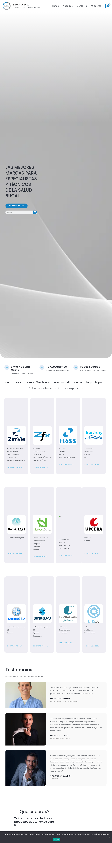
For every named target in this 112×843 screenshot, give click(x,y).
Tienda (55, 5)
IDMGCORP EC (21, 4)
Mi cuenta (96, 5)
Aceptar (56, 840)
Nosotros (68, 5)
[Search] (35, 212)
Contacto (82, 5)
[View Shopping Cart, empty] (107, 6)
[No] (109, 837)
